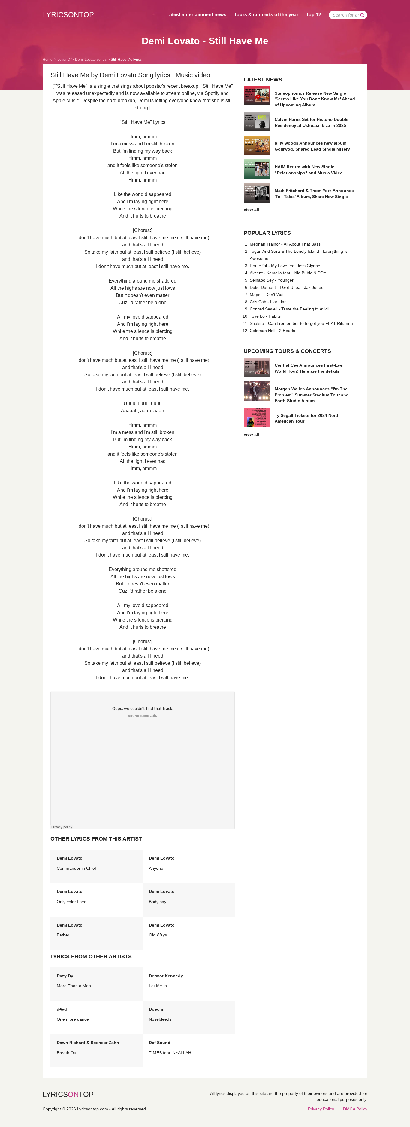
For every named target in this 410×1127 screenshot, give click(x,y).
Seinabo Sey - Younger (272, 280)
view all (251, 209)
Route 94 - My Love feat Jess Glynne (285, 265)
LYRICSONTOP (68, 15)
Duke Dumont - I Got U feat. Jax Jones (286, 287)
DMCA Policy (355, 1109)
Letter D (63, 59)
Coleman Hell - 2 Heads (272, 330)
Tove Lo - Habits (265, 316)
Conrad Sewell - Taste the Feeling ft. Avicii (289, 309)
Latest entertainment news (196, 14)
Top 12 (313, 14)
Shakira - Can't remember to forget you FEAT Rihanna (301, 323)
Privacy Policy (321, 1109)
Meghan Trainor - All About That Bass (285, 244)
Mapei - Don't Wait (267, 294)
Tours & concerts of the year (266, 14)
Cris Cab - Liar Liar (268, 301)
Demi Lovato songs (91, 59)
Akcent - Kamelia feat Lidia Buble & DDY (288, 272)
